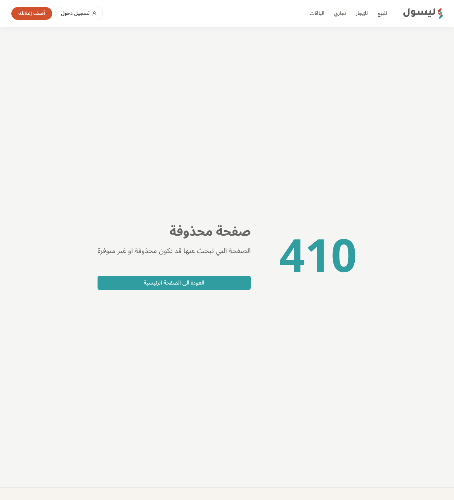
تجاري (340, 13)
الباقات (317, 13)
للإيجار (362, 13)
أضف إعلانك (31, 13)
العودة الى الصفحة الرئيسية (174, 283)
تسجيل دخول (75, 13)
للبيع (382, 13)
